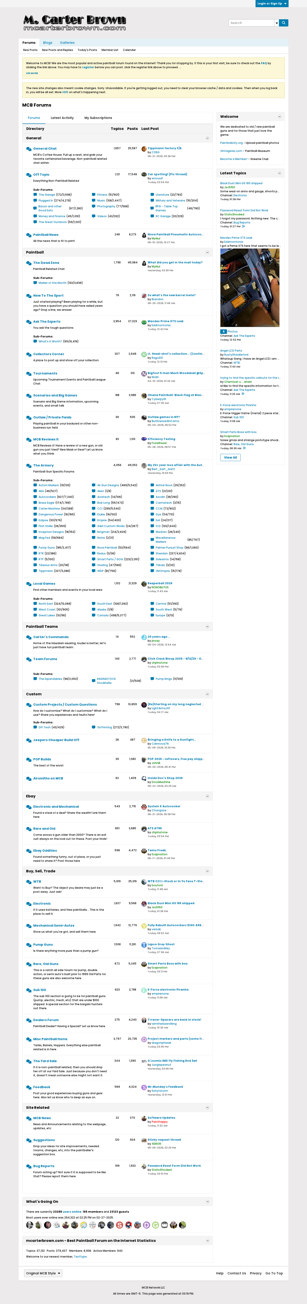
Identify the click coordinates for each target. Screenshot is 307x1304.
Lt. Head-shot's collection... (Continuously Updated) (188, 354)
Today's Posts (87, 50)
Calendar (129, 50)
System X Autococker (164, 806)
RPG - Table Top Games (167, 208)
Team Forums (45, 659)
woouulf (157, 178)
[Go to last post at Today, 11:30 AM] (243, 394)
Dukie (101, 514)
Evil (158, 520)
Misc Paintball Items (50, 1039)
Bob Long (103, 503)
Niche (101, 538)
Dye (158, 514)
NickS (155, 377)
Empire (102, 520)
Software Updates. (162, 1118)
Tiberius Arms (48, 565)
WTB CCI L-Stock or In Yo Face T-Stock (177, 881)
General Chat (45, 148)
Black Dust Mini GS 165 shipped (171, 903)
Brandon (157, 299)
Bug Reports (43, 1166)
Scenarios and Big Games (55, 395)
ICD (158, 526)
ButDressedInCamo (165, 421)
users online (72, 1212)
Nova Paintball (107, 547)
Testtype (80, 1256)
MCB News (42, 1118)
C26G (156, 152)
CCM (159, 508)
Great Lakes (47, 615)
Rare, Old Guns (45, 964)
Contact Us (236, 1273)
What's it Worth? (50, 341)
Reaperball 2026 (160, 583)
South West (164, 609)
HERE (65, 92)
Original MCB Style (41, 1273)
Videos (102, 216)
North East (46, 604)
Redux (101, 553)
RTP (41, 559)
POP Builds (42, 759)
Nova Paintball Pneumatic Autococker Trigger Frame (188, 234)
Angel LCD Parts (231, 350)
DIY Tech (45, 727)
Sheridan (162, 553)
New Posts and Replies (57, 50)
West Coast (47, 609)
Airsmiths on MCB (48, 778)
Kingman (103, 532)
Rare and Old (44, 828)
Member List (110, 50)
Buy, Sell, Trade (40, 871)
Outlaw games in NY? (164, 417)
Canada (103, 615)
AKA (41, 491)
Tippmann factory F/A (165, 148)
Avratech (103, 497)
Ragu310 (157, 358)
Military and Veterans (170, 200)
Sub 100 (39, 990)
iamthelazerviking (164, 1024)
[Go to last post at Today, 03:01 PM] (243, 227)
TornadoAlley (161, 948)
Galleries (67, 42)
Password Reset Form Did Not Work (174, 1166)
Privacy (256, 1273)
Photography (106, 206)
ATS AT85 (155, 828)
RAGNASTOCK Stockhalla (106, 681)
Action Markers (49, 485)
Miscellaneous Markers (166, 540)
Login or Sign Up (270, 3)
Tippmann (46, 571)
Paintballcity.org (231, 143)
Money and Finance (52, 216)
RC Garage (163, 216)
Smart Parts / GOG (110, 559)
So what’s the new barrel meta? (172, 295)
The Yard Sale (45, 1061)
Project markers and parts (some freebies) (180, 1039)
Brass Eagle (46, 503)
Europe (160, 615)
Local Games (44, 583)
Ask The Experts (46, 321)
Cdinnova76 (160, 744)
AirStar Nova (164, 485)
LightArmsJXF (161, 708)
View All (230, 457)
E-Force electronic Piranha (168, 989)
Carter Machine (49, 508)
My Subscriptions (98, 118)
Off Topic (41, 174)
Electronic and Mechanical (56, 806)
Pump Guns (47, 547)
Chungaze (159, 810)
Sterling (102, 565)
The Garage (47, 195)
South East (104, 604)
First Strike (46, 526)
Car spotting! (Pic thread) (167, 174)
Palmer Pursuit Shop (169, 547)
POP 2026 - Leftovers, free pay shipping (177, 759)
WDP (100, 571)
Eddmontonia (161, 325)
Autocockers (47, 497)
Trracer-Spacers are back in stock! (174, 1020)
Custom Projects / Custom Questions (65, 704)
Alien (100, 491)
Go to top (274, 1273)
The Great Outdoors (53, 222)
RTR (41, 553)
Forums (29, 42)
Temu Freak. (157, 850)
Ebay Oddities (45, 850)
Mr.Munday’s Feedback (165, 1087)
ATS (158, 491)
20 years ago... (159, 637)
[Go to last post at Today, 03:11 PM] (244, 448)
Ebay (31, 796)
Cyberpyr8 (159, 399)
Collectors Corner (48, 354)
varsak (156, 929)
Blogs (47, 42)
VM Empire (163, 571)
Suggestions (44, 1140)
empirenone (160, 994)
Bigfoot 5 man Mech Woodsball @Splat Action (183, 373)
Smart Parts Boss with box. (168, 963)
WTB (37, 881)
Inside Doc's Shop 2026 (165, 778)
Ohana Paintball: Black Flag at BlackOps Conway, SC (188, 395)
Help (220, 1273)
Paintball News (45, 234)
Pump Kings (164, 679)
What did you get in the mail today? (175, 262)
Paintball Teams (42, 626)
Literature (162, 195)
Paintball (35, 252)
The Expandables (50, 679)
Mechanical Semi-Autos (53, 925)
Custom (34, 694)
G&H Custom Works (111, 526)
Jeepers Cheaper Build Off (56, 740)
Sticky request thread (164, 1140)
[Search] (283, 22)
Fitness (102, 195)
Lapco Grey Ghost (161, 944)
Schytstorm (160, 1091)
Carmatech (164, 503)
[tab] (33, 118)
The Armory (43, 465)
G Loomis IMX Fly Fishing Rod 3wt (172, 1061)
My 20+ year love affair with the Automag (179, 465)
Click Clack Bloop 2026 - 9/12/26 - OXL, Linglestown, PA (188, 659)
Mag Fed (44, 538)
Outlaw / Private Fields (52, 417)
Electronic (42, 903)
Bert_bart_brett (163, 469)
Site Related (37, 1107)
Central (161, 604)
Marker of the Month (53, 283)
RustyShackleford (236, 355)
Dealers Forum (46, 1020)
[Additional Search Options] (276, 22)
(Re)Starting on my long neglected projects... (182, 704)
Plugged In (46, 200)
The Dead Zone (46, 262)
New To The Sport (48, 295)
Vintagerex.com (231, 151)
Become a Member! (233, 159)
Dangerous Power (51, 514)
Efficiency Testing (161, 439)
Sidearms (162, 559)
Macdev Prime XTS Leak (166, 321)
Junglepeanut (161, 1065)
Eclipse (43, 520)
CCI (99, 508)
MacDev (161, 532)
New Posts (30, 50)
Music (101, 200)
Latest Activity (62, 118)
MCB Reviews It (46, 439)
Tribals (160, 565)
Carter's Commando (51, 637)
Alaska (101, 609)
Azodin (160, 497)
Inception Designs (51, 532)
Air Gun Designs (108, 485)
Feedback (41, 1087)
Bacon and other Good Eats (50, 208)
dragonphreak (161, 1043)
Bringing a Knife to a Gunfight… (172, 740)
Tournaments (45, 373)
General (33, 138)
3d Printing (104, 727)
